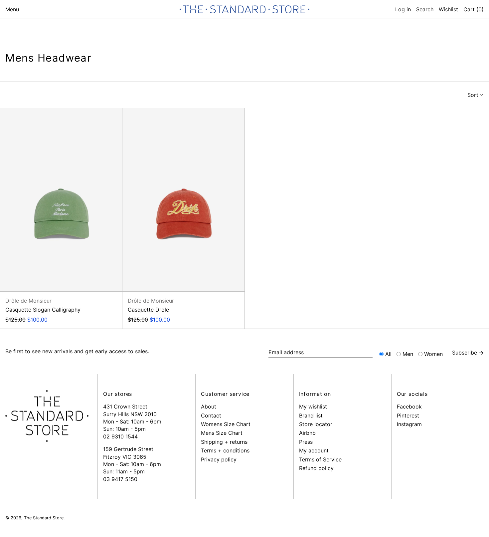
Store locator (315, 424)
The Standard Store (44, 517)
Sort (472, 95)
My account (314, 450)
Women (433, 354)
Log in (403, 9)
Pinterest (408, 415)
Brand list (311, 415)
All (388, 354)
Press (306, 441)
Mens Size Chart (222, 432)
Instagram (409, 424)
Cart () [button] (473, 9)
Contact (211, 415)
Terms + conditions (225, 450)
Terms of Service (320, 459)
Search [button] (424, 9)
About (208, 406)
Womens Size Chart (225, 424)
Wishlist (448, 9)
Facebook (409, 406)
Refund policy (316, 468)
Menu (12, 9)
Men (408, 354)
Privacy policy (219, 459)
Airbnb (307, 432)
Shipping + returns (224, 441)
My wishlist (313, 406)
